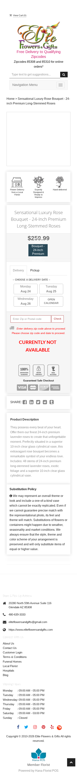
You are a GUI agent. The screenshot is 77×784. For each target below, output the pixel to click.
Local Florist (10, 666)
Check (57, 318)
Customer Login (12, 652)
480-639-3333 (17, 614)
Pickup (34, 270)
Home (11, 98)
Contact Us (10, 648)
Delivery (18, 270)
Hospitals (8, 670)
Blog (5, 675)
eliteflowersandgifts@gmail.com (28, 622)
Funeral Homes (12, 661)
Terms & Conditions (15, 656)
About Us (8, 643)
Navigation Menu (25, 85)
